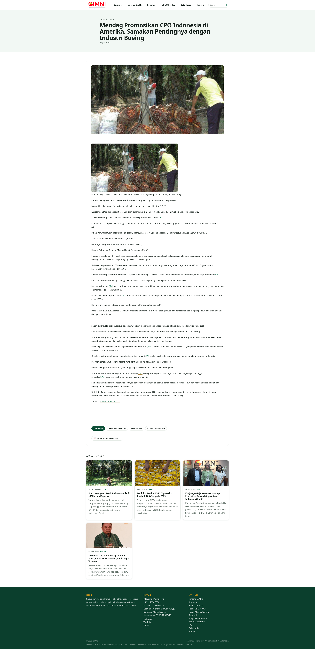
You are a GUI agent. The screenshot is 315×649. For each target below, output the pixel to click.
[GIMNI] (97, 5)
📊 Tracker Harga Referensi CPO (107, 438)
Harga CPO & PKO (197, 608)
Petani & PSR (136, 428)
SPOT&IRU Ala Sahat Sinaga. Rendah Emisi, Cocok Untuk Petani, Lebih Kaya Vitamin (108, 558)
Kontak (200, 5)
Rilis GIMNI (98, 428)
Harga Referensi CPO (198, 618)
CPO (161, 217)
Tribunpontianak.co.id (110, 401)
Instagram (148, 619)
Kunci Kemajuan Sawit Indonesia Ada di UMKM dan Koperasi (109, 495)
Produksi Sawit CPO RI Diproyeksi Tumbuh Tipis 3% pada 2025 (154, 495)
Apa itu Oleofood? (197, 621)
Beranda (118, 5)
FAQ (191, 625)
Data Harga (186, 5)
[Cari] (226, 5)
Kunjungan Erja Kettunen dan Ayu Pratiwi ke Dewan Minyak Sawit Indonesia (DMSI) (202, 496)
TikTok (146, 625)
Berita (103, 489)
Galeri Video (194, 628)
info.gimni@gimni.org (153, 599)
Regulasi (151, 5)
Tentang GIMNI (134, 5)
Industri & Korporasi (156, 428)
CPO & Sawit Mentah (117, 428)
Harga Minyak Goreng (199, 612)
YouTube (147, 622)
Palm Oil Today (168, 5)
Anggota (193, 602)
